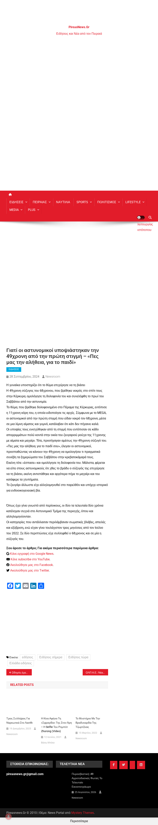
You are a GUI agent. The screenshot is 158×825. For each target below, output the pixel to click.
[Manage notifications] (8, 816)
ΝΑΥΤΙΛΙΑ (63, 202)
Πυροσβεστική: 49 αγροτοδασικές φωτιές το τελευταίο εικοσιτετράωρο (87, 780)
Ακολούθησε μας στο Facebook (31, 565)
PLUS (31, 210)
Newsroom (52, 376)
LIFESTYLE (133, 202)
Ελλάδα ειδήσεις (20, 663)
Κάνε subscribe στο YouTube (30, 559)
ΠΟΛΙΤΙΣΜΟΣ (106, 202)
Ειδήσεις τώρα (78, 657)
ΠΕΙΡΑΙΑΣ (40, 202)
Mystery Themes (82, 813)
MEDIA (14, 210)
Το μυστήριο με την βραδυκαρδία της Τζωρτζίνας (88, 722)
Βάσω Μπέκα (48, 742)
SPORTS (82, 202)
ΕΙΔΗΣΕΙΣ (16, 202)
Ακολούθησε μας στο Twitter (29, 570)
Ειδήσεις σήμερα (50, 657)
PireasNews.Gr (79, 27)
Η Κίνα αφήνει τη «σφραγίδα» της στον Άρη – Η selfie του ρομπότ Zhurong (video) (56, 725)
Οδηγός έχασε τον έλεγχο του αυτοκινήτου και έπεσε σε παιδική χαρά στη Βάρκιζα (22, 672)
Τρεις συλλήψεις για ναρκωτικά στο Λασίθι (19, 720)
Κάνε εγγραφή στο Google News (31, 554)
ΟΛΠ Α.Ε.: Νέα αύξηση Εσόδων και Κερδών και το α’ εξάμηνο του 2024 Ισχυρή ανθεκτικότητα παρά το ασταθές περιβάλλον (97, 672)
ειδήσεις (27, 657)
